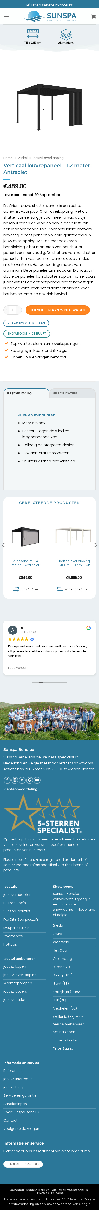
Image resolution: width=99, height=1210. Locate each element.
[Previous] (3, 554)
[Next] (95, 554)
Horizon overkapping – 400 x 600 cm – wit (73, 563)
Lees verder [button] (17, 668)
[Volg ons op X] (22, 780)
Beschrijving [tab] (19, 393)
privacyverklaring (21, 1204)
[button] (6, 16)
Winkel (23, 158)
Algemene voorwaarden (70, 1190)
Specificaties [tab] (65, 393)
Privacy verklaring (50, 1193)
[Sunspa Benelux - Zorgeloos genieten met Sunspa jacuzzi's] (49, 16)
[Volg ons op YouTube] (37, 780)
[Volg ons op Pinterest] (29, 780)
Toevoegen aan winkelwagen (57, 310)
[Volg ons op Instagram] (14, 780)
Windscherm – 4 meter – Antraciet (25, 563)
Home (8, 158)
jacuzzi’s (10, 886)
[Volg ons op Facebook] (7, 780)
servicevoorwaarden (56, 1204)
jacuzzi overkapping (48, 158)
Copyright (29, 1190)
